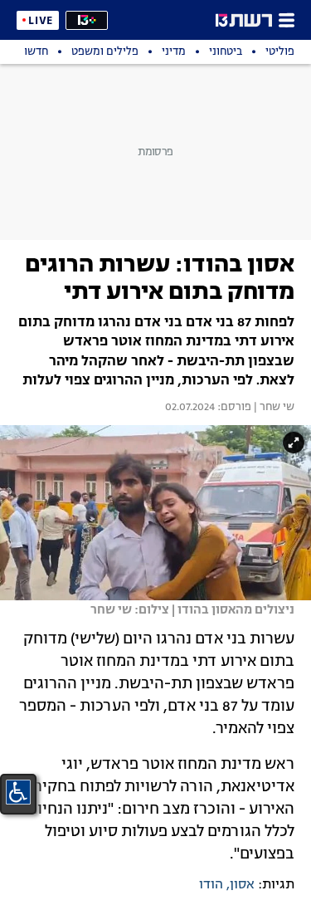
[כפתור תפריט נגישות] (18, 792)
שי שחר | (272, 407)
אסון (242, 885)
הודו (211, 885)
